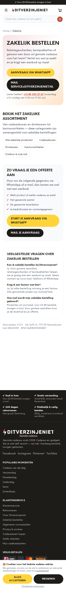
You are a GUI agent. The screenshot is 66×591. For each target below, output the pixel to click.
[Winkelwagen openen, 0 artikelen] (60, 10)
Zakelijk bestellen (13, 520)
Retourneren (10, 510)
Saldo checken (11, 539)
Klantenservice (11, 506)
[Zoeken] (60, 19)
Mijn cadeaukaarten (14, 543)
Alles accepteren (17, 579)
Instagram (24, 453)
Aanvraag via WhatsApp (30, 72)
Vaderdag (8, 482)
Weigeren (48, 579)
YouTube (51, 453)
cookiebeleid (42, 571)
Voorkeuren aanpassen (33, 586)
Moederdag (9, 477)
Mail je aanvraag (25, 232)
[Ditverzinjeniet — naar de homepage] (30, 10)
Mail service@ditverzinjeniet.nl (32, 84)
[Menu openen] (6, 10)
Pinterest (38, 453)
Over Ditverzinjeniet (14, 515)
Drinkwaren (11, 147)
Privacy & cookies (13, 529)
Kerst (5, 487)
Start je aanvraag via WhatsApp (29, 220)
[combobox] (33, 19)
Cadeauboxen (47, 140)
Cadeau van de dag (14, 468)
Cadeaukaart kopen (14, 534)
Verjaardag (9, 473)
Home (6, 31)
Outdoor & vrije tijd (16, 154)
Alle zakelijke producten (19, 140)
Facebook (9, 453)
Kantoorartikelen (34, 147)
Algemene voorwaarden (16, 525)
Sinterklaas (9, 491)
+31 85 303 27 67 (33, 94)
